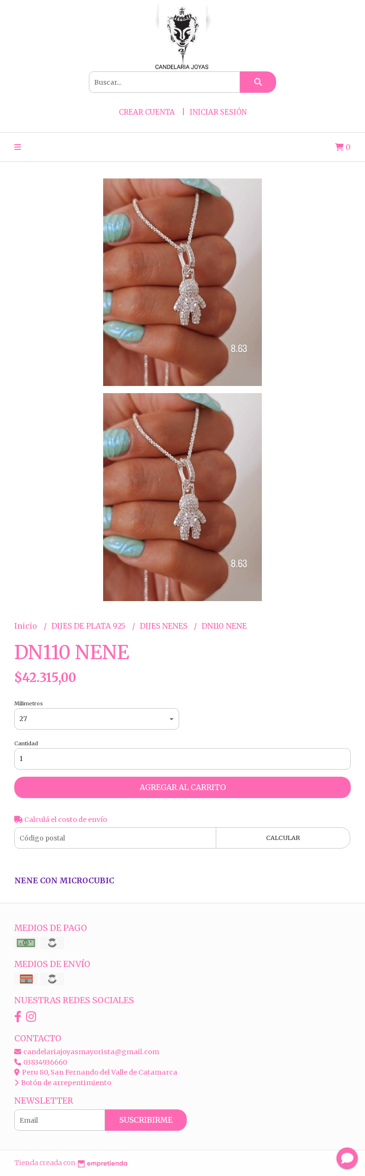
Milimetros (28, 703)
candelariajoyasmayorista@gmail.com (90, 1052)
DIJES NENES (164, 626)
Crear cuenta (147, 112)
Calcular (283, 837)
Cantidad (26, 743)
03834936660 (44, 1062)
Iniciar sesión (218, 112)
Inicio (26, 626)
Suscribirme (146, 1120)
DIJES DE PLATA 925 (89, 626)
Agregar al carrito (183, 787)
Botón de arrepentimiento (65, 1082)
